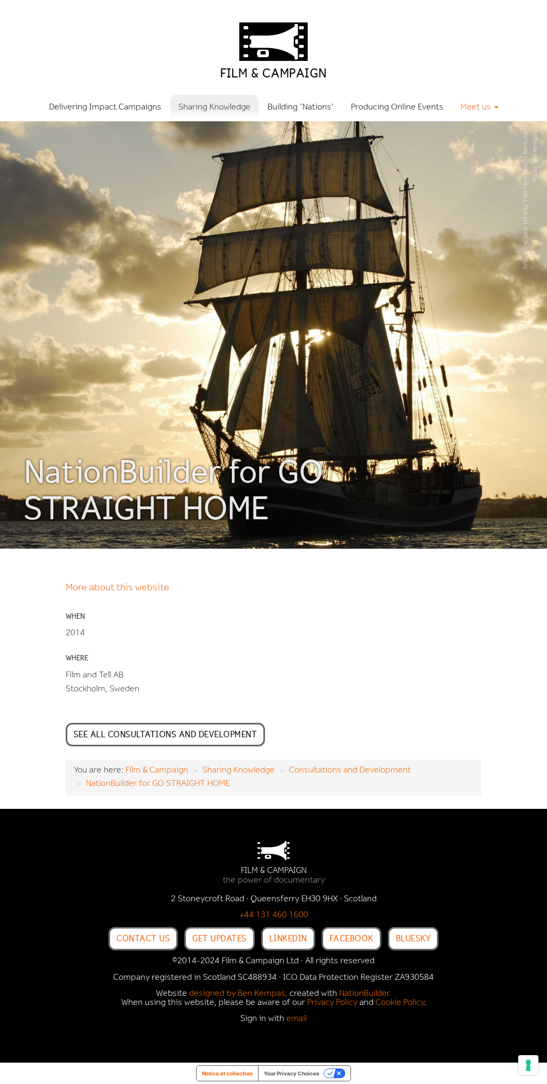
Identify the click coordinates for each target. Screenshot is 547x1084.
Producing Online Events (397, 107)
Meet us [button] (476, 107)
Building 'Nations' (301, 107)
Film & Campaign (157, 770)
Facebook (351, 938)
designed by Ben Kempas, (238, 993)
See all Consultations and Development (165, 734)
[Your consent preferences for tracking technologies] (528, 1065)
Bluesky (413, 938)
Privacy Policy (332, 1003)
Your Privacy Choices (291, 1073)
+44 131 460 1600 (273, 915)
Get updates (219, 938)
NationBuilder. (365, 993)
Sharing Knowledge (214, 107)
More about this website (117, 588)
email (296, 1019)
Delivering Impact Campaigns (105, 107)
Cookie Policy (400, 1003)
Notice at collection (227, 1073)
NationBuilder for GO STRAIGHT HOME (158, 783)
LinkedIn (288, 938)
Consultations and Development (350, 770)
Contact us (143, 938)
